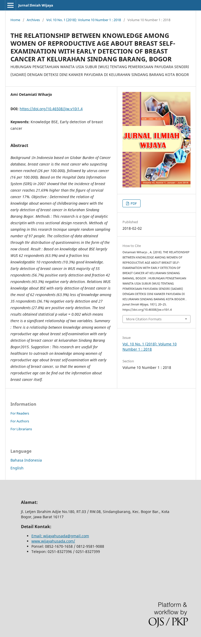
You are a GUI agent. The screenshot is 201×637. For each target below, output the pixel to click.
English (17, 467)
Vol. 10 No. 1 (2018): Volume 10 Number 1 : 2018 (83, 19)
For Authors (19, 421)
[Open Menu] (10, 5)
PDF (133, 203)
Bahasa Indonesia (26, 460)
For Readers (19, 413)
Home (15, 19)
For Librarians (21, 429)
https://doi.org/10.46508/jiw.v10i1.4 (51, 108)
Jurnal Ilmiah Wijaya (35, 5)
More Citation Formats (143, 319)
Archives (33, 19)
